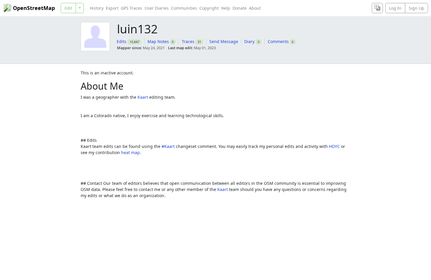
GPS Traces (131, 8)
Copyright (209, 8)
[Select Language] (377, 8)
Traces (188, 41)
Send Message (223, 41)
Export (112, 8)
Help (225, 8)
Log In (395, 8)
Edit (68, 8)
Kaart (143, 97)
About (255, 8)
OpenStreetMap (34, 7)
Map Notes (158, 41)
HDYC (334, 146)
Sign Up (416, 8)
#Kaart (168, 146)
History (96, 8)
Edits (121, 41)
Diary (249, 41)
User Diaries (157, 8)
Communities (184, 8)
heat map (130, 152)
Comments (278, 41)
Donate (240, 8)
